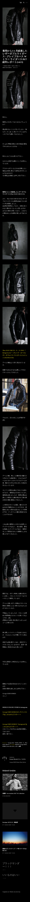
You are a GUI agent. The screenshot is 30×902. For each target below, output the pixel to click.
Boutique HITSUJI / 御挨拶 (10, 822)
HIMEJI (4, 746)
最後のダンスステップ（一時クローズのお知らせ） (14, 849)
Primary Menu (21, 2)
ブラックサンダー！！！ (10, 865)
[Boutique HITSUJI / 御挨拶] (15, 811)
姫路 (20, 746)
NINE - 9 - (17, 65)
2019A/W (17, 744)
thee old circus (10, 746)
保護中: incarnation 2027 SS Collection (13, 793)
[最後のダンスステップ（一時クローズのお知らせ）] (15, 839)
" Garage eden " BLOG (8, 65)
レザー (16, 746)
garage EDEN (23, 744)
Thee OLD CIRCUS (7, 67)
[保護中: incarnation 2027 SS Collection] (15, 782)
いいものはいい (10, 875)
